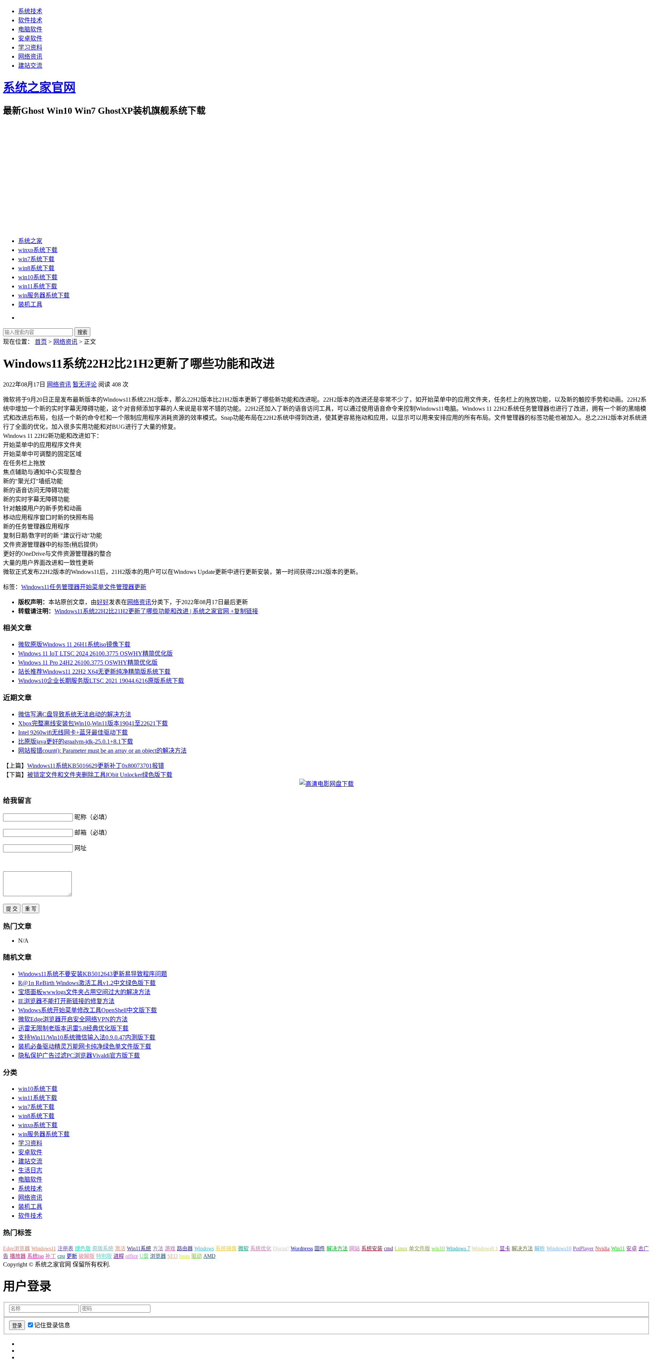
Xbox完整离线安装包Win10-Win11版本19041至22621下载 (93, 723)
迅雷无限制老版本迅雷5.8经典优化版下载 (73, 1028)
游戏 (170, 1248)
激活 (120, 1248)
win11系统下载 (37, 286)
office (131, 1256)
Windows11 (35, 587)
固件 (319, 1248)
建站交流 (30, 65)
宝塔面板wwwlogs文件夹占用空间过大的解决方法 (84, 992)
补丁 (50, 1256)
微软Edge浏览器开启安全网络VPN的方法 (73, 1019)
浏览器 (158, 1256)
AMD (209, 1256)
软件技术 (30, 20)
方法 (158, 1248)
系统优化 (260, 1248)
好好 (103, 602)
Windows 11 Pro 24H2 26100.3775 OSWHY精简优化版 (88, 662)
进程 (118, 1256)
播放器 (18, 1256)
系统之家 (30, 241)
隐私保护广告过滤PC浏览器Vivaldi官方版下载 (79, 1055)
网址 (80, 848)
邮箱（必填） (92, 832)
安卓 (631, 1248)
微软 (243, 1248)
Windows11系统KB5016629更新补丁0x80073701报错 (95, 765)
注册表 (65, 1248)
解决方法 (337, 1248)
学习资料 (30, 47)
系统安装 (371, 1248)
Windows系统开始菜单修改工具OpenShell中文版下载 (87, 1010)
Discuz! (281, 1248)
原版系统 (102, 1248)
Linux (401, 1248)
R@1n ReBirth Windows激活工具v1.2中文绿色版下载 (87, 983)
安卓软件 (30, 38)
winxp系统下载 (37, 250)
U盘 (144, 1256)
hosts (184, 1256)
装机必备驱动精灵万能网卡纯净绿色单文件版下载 (84, 1046)
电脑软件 (30, 29)
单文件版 (419, 1248)
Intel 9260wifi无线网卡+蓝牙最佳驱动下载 (73, 732)
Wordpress (302, 1248)
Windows (204, 1248)
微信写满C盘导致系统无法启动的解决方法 (74, 714)
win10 (438, 1248)
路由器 (185, 1248)
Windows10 (558, 1248)
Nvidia (602, 1248)
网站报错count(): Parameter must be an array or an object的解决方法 (102, 750)
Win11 (618, 1248)
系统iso (35, 1256)
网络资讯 (30, 56)
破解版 (86, 1256)
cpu (61, 1256)
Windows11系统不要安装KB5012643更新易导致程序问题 (92, 974)
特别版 (104, 1256)
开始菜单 (92, 587)
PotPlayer (583, 1248)
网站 (354, 1248)
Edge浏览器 (16, 1248)
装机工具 (30, 304)
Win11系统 (139, 1248)
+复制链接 (243, 611)
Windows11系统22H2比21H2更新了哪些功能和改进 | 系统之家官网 (141, 611)
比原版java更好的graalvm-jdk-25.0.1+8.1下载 (75, 741)
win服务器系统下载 (44, 295)
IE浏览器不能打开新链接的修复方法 (66, 1001)
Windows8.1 (485, 1248)
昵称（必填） (92, 817)
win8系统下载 (36, 268)
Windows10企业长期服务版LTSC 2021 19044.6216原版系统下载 (101, 680)
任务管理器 (65, 587)
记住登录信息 (52, 1325)
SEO (172, 1256)
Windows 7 (458, 1248)
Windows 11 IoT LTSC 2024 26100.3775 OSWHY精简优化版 (95, 653)
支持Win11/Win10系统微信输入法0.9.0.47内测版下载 (86, 1037)
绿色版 (83, 1248)
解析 (539, 1248)
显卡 (505, 1248)
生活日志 (30, 1170)
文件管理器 (119, 587)
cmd (388, 1248)
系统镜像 (226, 1248)
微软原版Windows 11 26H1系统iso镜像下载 (74, 644)
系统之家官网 (39, 87)
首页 (41, 342)
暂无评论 (85, 384)
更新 (140, 587)
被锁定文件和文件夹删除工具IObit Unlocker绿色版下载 (99, 775)
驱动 (196, 1256)
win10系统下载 (37, 277)
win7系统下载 (36, 259)
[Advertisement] (326, 177)
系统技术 (30, 11)
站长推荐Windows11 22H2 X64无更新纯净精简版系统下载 (94, 671)
